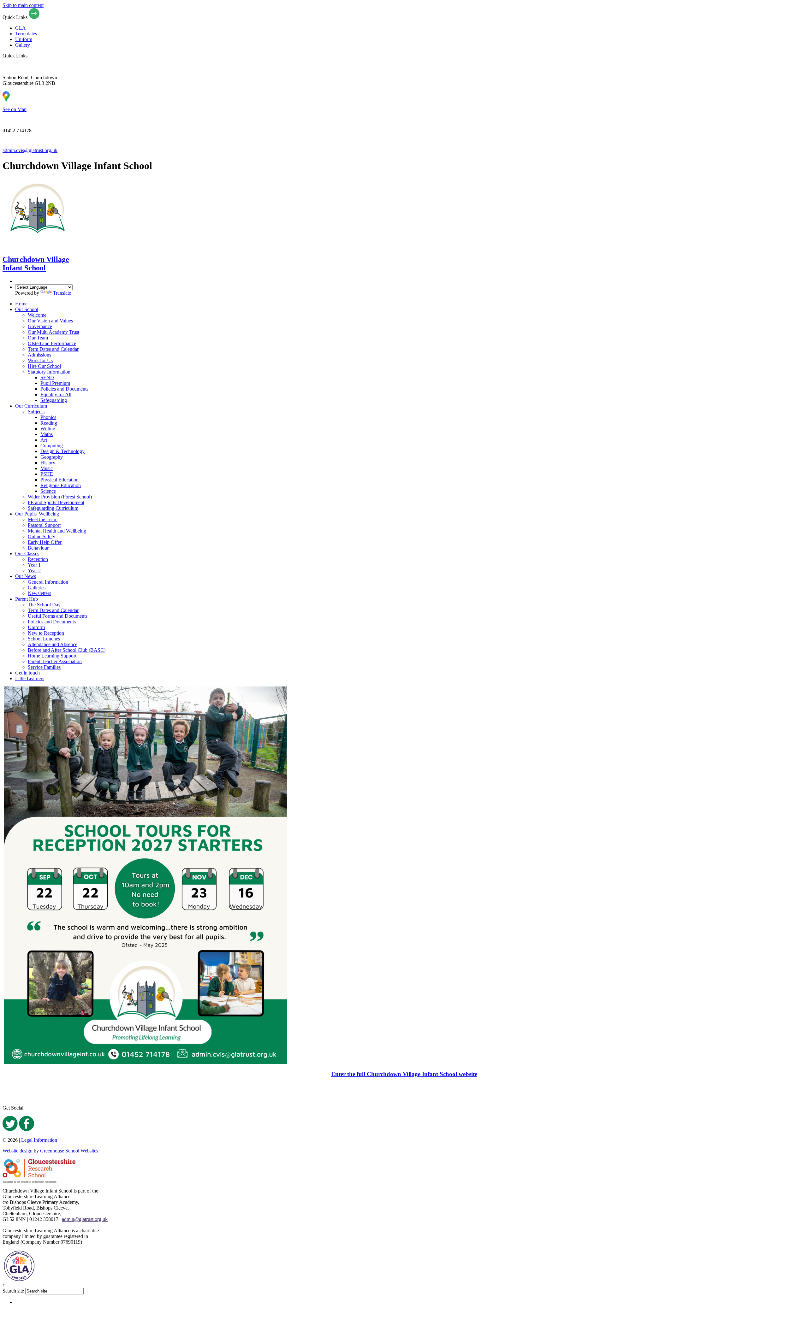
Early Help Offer (45, 542)
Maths (46, 434)
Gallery (22, 45)
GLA (20, 28)
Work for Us (40, 360)
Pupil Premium (55, 383)
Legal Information (39, 1140)
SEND (47, 377)
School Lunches (44, 638)
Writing (47, 428)
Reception (38, 559)
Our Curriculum (31, 406)
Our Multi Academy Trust (53, 332)
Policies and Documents (64, 389)
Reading (48, 423)
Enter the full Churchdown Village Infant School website (404, 1074)
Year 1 (34, 565)
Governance (40, 326)
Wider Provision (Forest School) (60, 496)
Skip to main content (23, 5)
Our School (26, 309)
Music (46, 468)
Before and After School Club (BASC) (66, 650)
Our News (25, 576)
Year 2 (34, 570)
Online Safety (41, 536)
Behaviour (38, 548)
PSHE (46, 474)
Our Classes (27, 553)
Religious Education (60, 485)
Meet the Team (42, 519)
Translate (62, 293)
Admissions (39, 354)
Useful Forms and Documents (57, 616)
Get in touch (27, 672)
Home (21, 303)
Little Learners (29, 678)
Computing (51, 445)
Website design (18, 1150)
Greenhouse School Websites (69, 1150)
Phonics (48, 417)
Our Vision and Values (50, 320)
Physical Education (59, 479)
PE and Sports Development (56, 502)
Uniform (23, 39)
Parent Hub (26, 599)
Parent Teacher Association (55, 661)
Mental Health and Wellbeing (57, 530)
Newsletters (39, 593)
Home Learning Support (52, 655)
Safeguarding (53, 400)
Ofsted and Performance (52, 343)
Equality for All (55, 394)
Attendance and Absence (52, 644)
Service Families (44, 667)
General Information (48, 582)
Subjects (36, 411)
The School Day (44, 604)
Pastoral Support (44, 525)
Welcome (37, 315)
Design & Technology (62, 451)
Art (43, 440)
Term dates (26, 33)
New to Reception (46, 633)
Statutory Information (49, 371)
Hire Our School (44, 366)
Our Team (38, 337)
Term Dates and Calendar (53, 349)
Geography (51, 457)
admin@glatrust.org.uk (85, 1219)
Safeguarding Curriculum (53, 508)
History (47, 462)
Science (48, 491)
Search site (13, 1290)
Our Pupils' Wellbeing (37, 513)
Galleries (36, 587)
